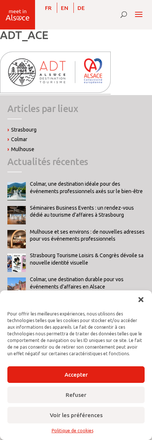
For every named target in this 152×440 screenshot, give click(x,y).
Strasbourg (24, 130)
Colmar (19, 139)
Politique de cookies (72, 430)
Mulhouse (22, 149)
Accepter (76, 374)
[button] (141, 299)
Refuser (76, 395)
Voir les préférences (76, 415)
